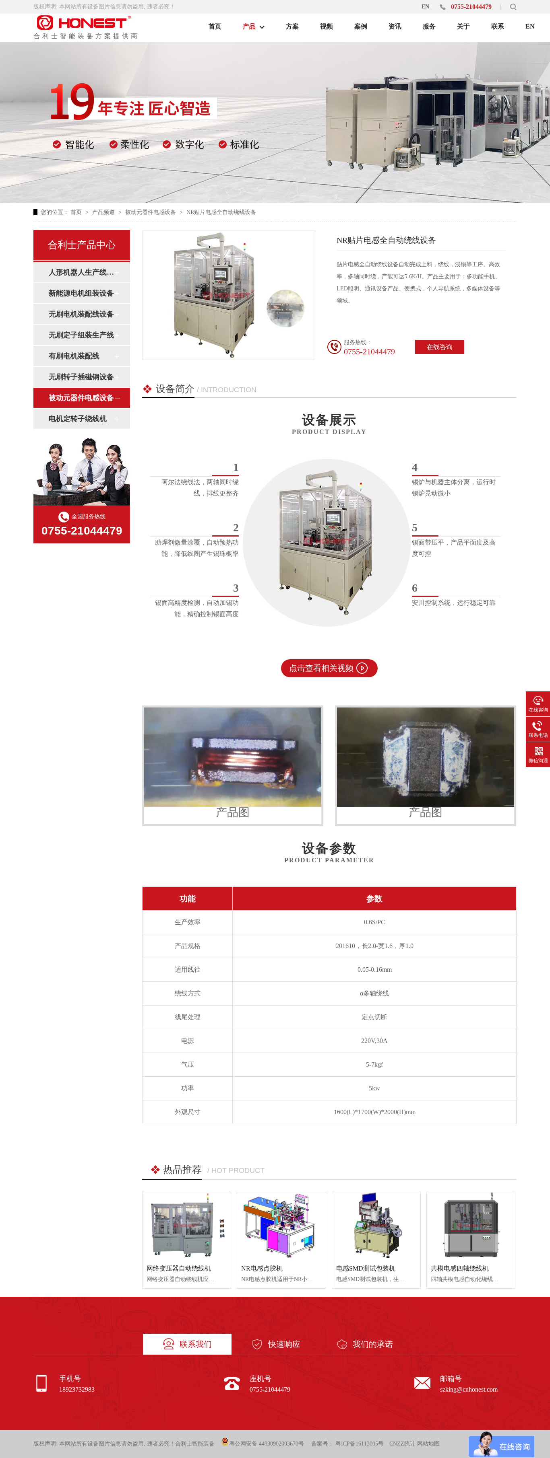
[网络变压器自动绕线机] (187, 1225)
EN (425, 7)
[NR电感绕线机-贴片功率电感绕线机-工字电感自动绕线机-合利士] (85, 22)
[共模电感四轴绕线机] (471, 1225)
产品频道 (104, 212)
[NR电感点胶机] (281, 1225)
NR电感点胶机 (262, 1268)
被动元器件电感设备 (151, 212)
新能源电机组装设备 (81, 293)
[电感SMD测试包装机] (376, 1225)
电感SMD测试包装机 (365, 1268)
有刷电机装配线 (74, 356)
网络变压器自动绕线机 (179, 1268)
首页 (76, 212)
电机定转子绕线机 (78, 419)
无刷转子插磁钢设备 (81, 377)
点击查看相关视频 (321, 668)
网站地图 (428, 1444)
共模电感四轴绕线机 (460, 1268)
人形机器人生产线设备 (81, 272)
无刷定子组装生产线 (81, 335)
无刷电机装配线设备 (81, 314)
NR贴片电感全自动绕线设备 (221, 212)
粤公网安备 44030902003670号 (266, 1444)
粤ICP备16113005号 (359, 1444)
